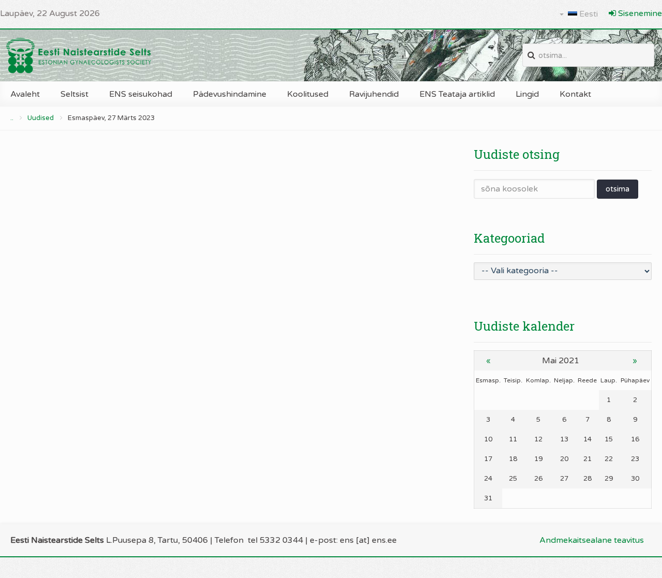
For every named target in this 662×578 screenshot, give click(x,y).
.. (11, 118)
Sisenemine (639, 13)
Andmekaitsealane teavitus (591, 540)
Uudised (40, 118)
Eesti (587, 14)
